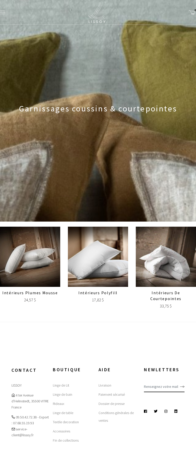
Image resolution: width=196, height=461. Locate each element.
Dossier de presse (112, 403)
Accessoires (61, 431)
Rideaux (58, 403)
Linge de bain (62, 394)
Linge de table (63, 413)
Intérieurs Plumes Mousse (30, 292)
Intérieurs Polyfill (98, 292)
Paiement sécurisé (112, 394)
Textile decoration (66, 422)
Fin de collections (66, 440)
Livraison (105, 385)
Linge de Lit (61, 385)
